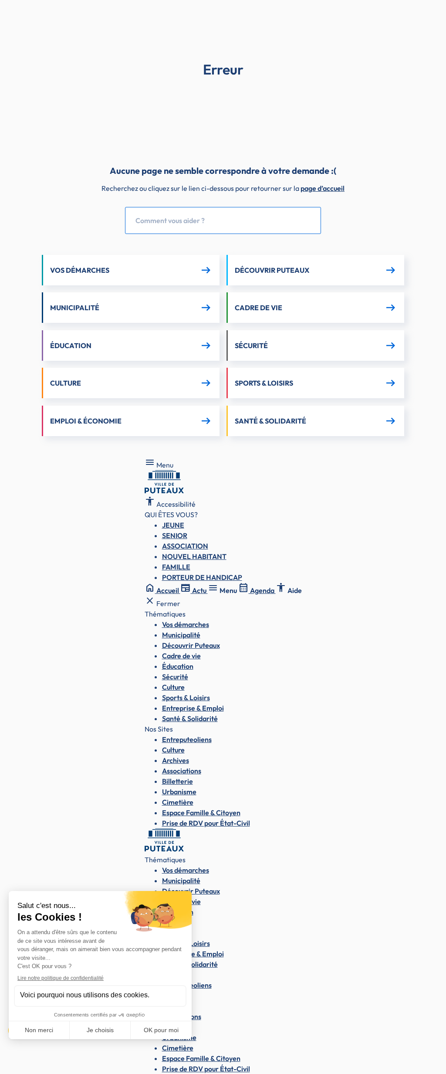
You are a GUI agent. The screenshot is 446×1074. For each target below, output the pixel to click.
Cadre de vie (181, 655)
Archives (175, 760)
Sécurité (175, 676)
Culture (173, 687)
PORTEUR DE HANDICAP (202, 577)
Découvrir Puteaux (191, 645)
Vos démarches (185, 624)
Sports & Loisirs (186, 697)
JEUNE (173, 525)
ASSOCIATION (185, 546)
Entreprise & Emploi (193, 708)
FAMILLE (176, 566)
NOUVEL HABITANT (194, 556)
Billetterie (177, 781)
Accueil (162, 590)
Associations (181, 770)
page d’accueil (323, 188)
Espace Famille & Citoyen (201, 812)
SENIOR (174, 535)
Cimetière (177, 802)
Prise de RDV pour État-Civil (206, 823)
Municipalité (181, 634)
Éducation (177, 666)
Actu (194, 590)
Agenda (257, 590)
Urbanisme (179, 791)
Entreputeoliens (187, 739)
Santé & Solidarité (190, 718)
